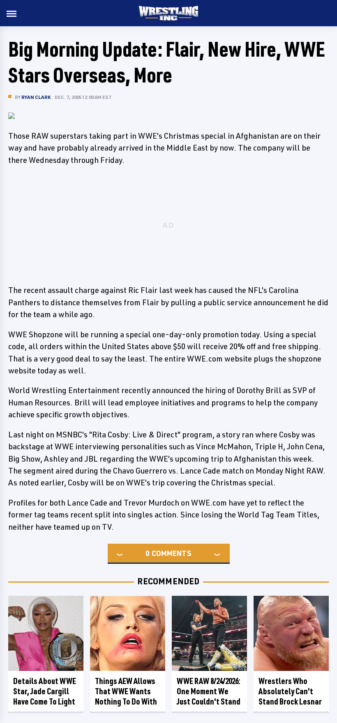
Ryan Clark (36, 97)
